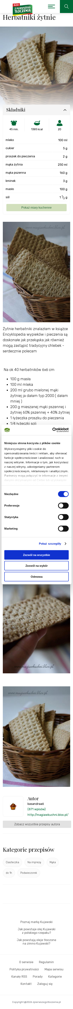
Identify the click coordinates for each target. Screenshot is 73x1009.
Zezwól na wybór (36, 565)
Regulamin (46, 962)
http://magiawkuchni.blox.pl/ (48, 815)
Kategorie (55, 976)
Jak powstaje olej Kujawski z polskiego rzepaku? (36, 931)
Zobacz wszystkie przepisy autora (37, 824)
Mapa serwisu (54, 969)
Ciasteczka (12, 862)
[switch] (63, 505)
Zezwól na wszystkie (36, 554)
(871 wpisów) (36, 809)
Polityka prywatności (24, 969)
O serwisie (26, 962)
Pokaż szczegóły (50, 543)
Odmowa (36, 576)
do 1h (9, 873)
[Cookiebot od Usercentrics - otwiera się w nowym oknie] (52, 430)
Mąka (53, 862)
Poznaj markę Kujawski (36, 922)
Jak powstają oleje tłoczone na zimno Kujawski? (36, 941)
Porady (38, 976)
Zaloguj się (45, 984)
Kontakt (26, 984)
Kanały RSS (19, 976)
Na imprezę (34, 862)
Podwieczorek (28, 873)
